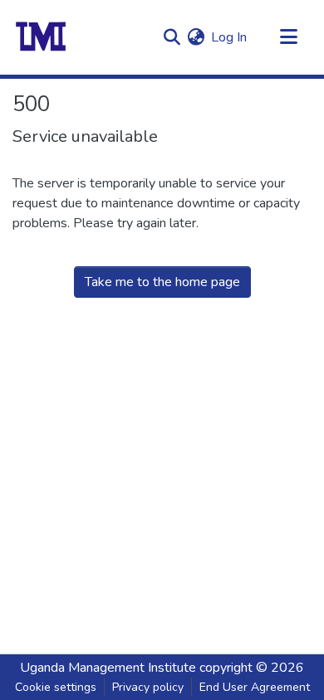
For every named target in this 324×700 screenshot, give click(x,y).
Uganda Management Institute (108, 668)
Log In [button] (229, 37)
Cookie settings (55, 687)
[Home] (41, 37)
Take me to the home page (162, 282)
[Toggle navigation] (288, 37)
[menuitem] (195, 37)
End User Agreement (254, 687)
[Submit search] (171, 37)
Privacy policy (148, 687)
